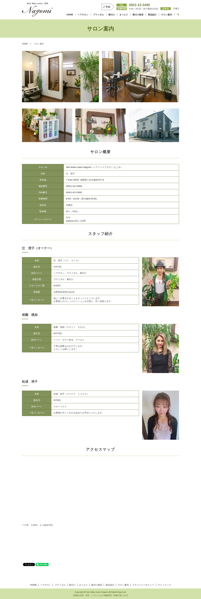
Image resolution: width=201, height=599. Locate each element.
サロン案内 (166, 14)
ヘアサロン (83, 14)
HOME (69, 14)
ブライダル (98, 14)
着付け (111, 14)
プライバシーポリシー (143, 584)
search (178, 14)
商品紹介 (152, 14)
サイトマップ (164, 584)
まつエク (123, 14)
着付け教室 (138, 14)
